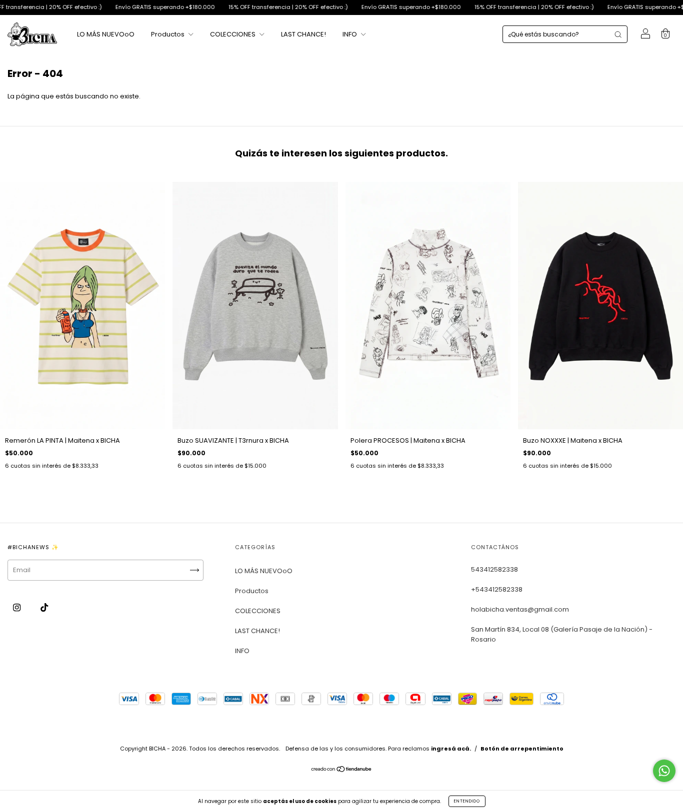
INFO (350, 34)
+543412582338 (496, 589)
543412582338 (494, 569)
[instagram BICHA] (18, 607)
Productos (168, 34)
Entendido (467, 801)
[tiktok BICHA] (44, 607)
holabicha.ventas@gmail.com (520, 609)
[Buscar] (618, 34)
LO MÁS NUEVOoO (105, 34)
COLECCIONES (233, 34)
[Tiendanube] (341, 770)
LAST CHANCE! (303, 34)
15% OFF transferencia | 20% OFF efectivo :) (258, 7)
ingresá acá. (451, 749)
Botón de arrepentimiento (522, 749)
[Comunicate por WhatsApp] (664, 771)
